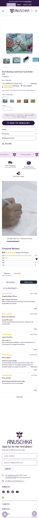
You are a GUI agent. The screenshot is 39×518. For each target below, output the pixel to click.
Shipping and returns (8, 138)
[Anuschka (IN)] (19, 11)
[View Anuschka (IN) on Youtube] (17, 491)
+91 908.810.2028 (11, 475)
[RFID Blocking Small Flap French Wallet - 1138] (6, 59)
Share (8, 143)
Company (6, 504)
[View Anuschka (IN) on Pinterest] (12, 491)
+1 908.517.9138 (10, 477)
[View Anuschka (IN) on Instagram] (3, 491)
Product (6, 514)
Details (4, 129)
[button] (32, 11)
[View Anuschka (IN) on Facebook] (8, 491)
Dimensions (5, 134)
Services (6, 509)
